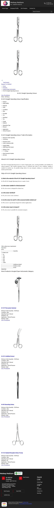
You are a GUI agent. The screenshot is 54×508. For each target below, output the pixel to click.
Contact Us (32, 8)
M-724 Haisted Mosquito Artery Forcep (12, 453)
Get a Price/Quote (5, 95)
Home (4, 86)
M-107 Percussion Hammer (8, 308)
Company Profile (14, 8)
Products (5, 87)
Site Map (39, 493)
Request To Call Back (6, 84)
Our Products (24, 8)
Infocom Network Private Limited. (25, 503)
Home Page (5, 8)
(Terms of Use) (25, 502)
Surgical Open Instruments (9, 89)
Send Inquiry (6, 82)
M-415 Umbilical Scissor (7, 356)
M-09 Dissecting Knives (7, 404)
